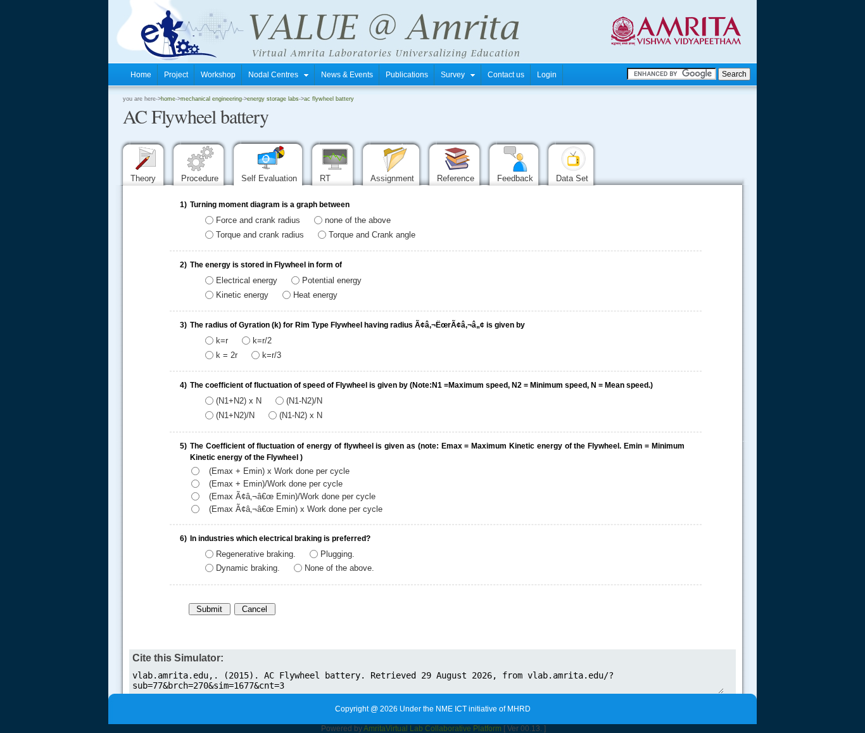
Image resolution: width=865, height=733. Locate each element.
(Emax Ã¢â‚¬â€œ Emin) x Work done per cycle (295, 509)
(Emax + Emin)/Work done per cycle (276, 483)
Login (547, 74)
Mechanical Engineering (211, 99)
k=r (222, 340)
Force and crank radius (258, 220)
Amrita (374, 728)
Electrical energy (246, 280)
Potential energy (332, 280)
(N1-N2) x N (300, 415)
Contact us (506, 74)
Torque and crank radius (260, 234)
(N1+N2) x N (239, 400)
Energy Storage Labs (273, 99)
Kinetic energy (242, 294)
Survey (455, 74)
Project (176, 74)
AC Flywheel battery (329, 99)
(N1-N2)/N (304, 400)
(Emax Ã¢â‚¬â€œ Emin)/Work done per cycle (292, 496)
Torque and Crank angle (372, 234)
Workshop (218, 74)
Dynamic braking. (248, 568)
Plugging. (337, 553)
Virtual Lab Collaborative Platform (444, 728)
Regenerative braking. (256, 553)
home (168, 99)
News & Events (347, 74)
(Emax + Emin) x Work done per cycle (279, 471)
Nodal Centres (276, 74)
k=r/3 (271, 354)
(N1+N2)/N (235, 415)
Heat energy (315, 294)
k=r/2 (262, 340)
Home (140, 74)
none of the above (358, 220)
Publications (407, 74)
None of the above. (339, 568)
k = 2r (226, 354)
